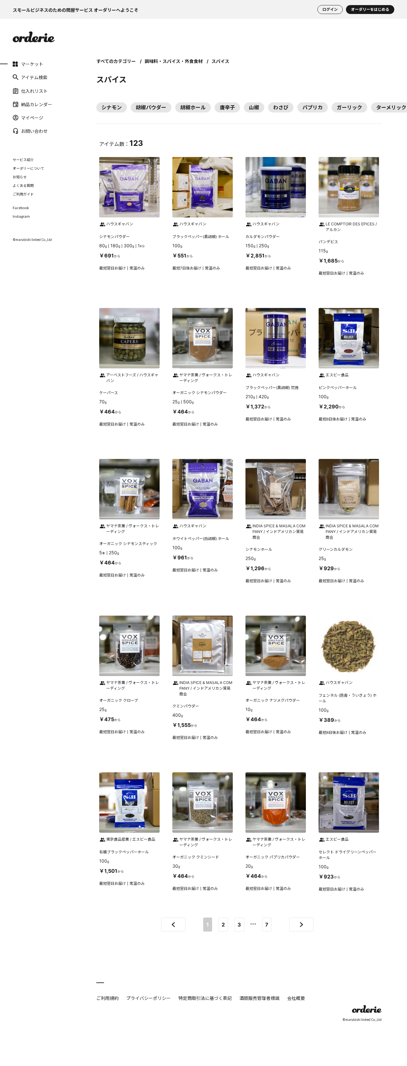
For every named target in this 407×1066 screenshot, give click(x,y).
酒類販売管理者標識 (259, 998)
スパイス (220, 61)
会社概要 (296, 998)
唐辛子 (227, 107)
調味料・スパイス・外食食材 (174, 61)
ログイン (330, 9)
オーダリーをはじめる (370, 9)
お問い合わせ (34, 131)
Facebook (21, 207)
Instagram (21, 216)
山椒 (254, 107)
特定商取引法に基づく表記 (205, 998)
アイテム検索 (34, 77)
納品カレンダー (36, 104)
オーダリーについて (28, 168)
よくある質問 (23, 185)
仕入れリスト (34, 90)
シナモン (111, 107)
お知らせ (20, 176)
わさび (280, 107)
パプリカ (312, 107)
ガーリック (349, 107)
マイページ (32, 117)
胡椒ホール (193, 107)
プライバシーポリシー (148, 998)
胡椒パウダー (151, 107)
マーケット (32, 64)
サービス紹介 (23, 159)
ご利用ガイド (23, 193)
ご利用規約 (107, 998)
